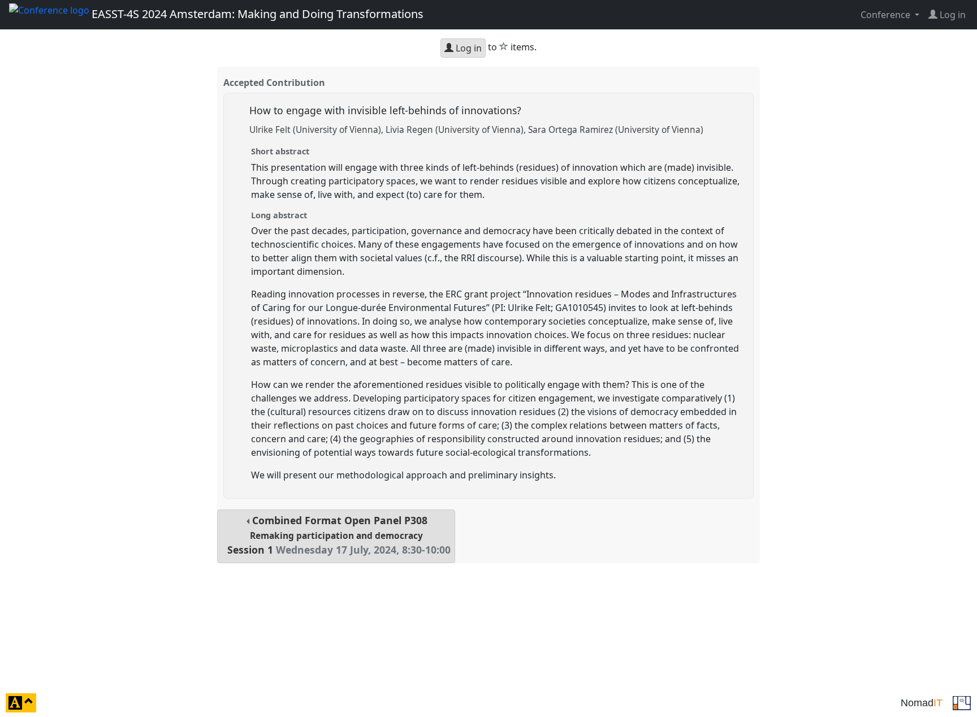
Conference (887, 14)
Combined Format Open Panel (339, 535)
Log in (467, 48)
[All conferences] (962, 702)
